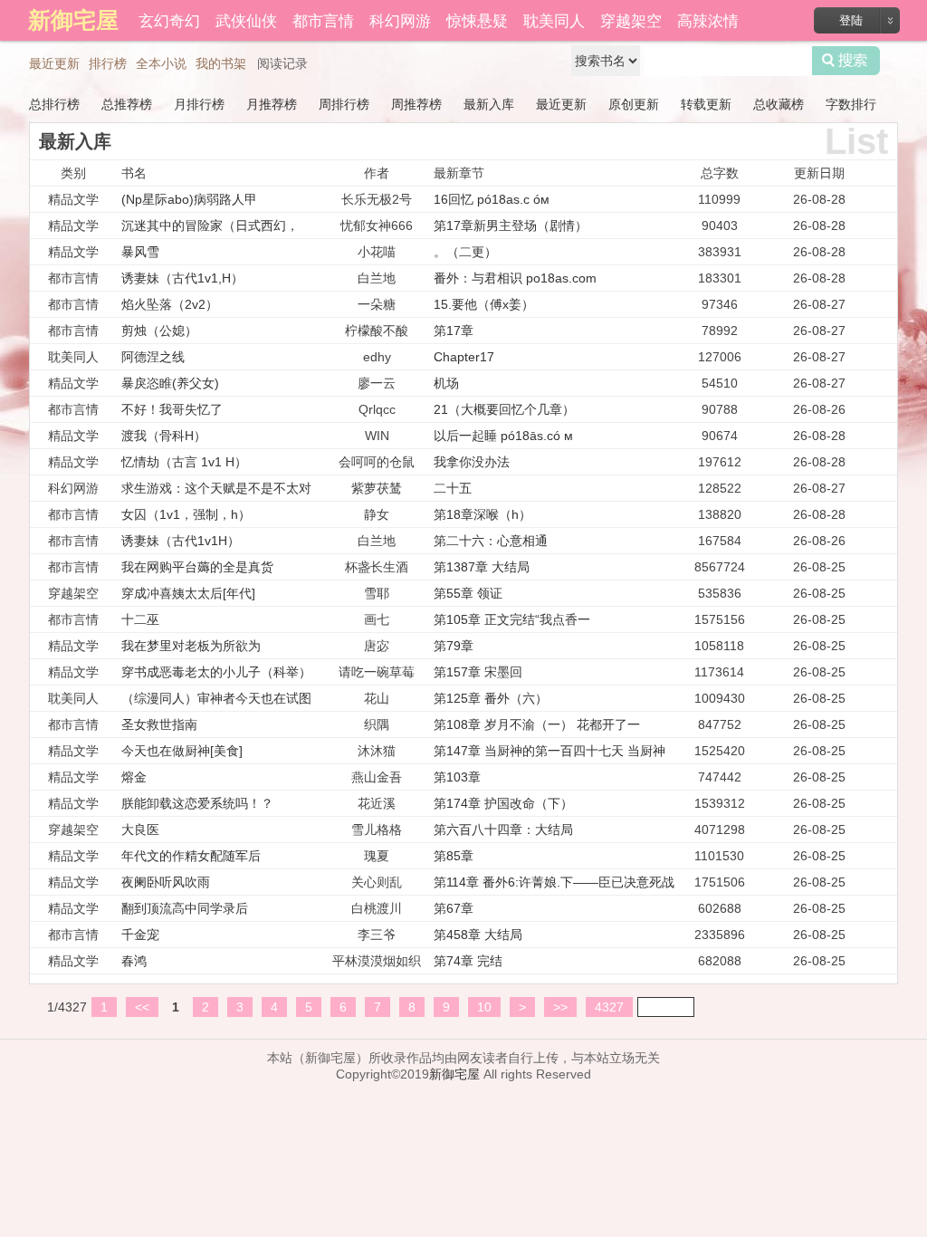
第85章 (453, 856)
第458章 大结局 (478, 934)
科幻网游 (400, 19)
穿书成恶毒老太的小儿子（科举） (216, 672)
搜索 (846, 60)
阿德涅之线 (153, 357)
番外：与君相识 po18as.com (515, 278)
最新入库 (489, 104)
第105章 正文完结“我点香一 (512, 619)
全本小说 (161, 63)
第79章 (453, 645)
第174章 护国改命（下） (503, 803)
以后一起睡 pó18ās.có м (503, 435)
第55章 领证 (468, 593)
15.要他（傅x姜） (484, 304)
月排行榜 (199, 104)
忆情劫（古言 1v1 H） (184, 462)
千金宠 (140, 934)
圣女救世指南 (159, 724)
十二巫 (140, 619)
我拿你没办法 (472, 462)
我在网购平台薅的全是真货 (197, 567)
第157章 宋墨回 (478, 672)
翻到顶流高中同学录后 (184, 908)
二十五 (453, 488)
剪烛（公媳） (159, 330)
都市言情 (323, 19)
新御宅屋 (454, 1074)
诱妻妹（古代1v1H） (180, 540)
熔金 (134, 777)
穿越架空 (631, 19)
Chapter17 (464, 357)
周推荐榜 (416, 104)
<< (142, 1007)
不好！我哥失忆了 (172, 409)
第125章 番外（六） (491, 698)
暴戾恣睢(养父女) (170, 383)
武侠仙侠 (246, 19)
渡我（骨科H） (163, 435)
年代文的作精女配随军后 (191, 856)
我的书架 (221, 63)
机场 (446, 383)
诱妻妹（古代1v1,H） (182, 278)
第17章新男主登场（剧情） (511, 225)
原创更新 (633, 104)
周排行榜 (344, 104)
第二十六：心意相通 (491, 540)
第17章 (453, 330)
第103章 (457, 777)
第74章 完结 (468, 961)
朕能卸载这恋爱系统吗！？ (197, 803)
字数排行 (851, 104)
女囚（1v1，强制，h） (186, 514)
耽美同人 (554, 19)
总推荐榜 (126, 104)
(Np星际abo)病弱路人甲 (189, 199)
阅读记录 (282, 63)
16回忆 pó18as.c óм (492, 199)
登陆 (851, 20)
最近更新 (54, 63)
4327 (609, 1007)
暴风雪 (140, 252)
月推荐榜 (271, 104)
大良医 (140, 829)
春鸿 (134, 961)
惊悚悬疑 (477, 19)
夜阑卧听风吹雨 (165, 882)
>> (560, 1007)
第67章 (453, 908)
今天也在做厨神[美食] (182, 750)
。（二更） (465, 252)
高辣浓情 (708, 19)
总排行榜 (54, 104)
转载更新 (706, 104)
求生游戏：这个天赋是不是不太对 (216, 488)
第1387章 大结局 (482, 567)
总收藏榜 (778, 104)
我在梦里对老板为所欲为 (191, 645)
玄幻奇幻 (169, 19)
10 (484, 1007)
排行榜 (108, 63)
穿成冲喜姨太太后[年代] (188, 593)
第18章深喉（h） (482, 514)
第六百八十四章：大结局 (503, 829)
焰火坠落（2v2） (169, 304)
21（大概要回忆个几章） (504, 409)
